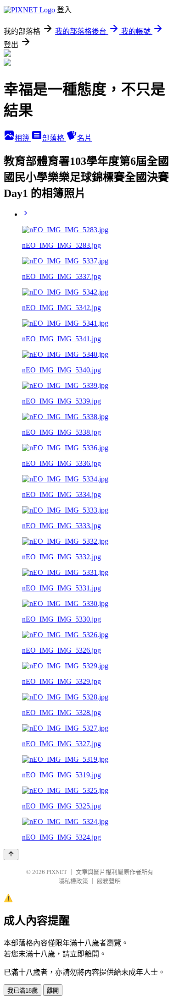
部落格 (54, 138)
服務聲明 (109, 881)
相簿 (23, 138)
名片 (84, 138)
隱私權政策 (73, 881)
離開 (53, 990)
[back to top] (11, 854)
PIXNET (56, 871)
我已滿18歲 (22, 990)
